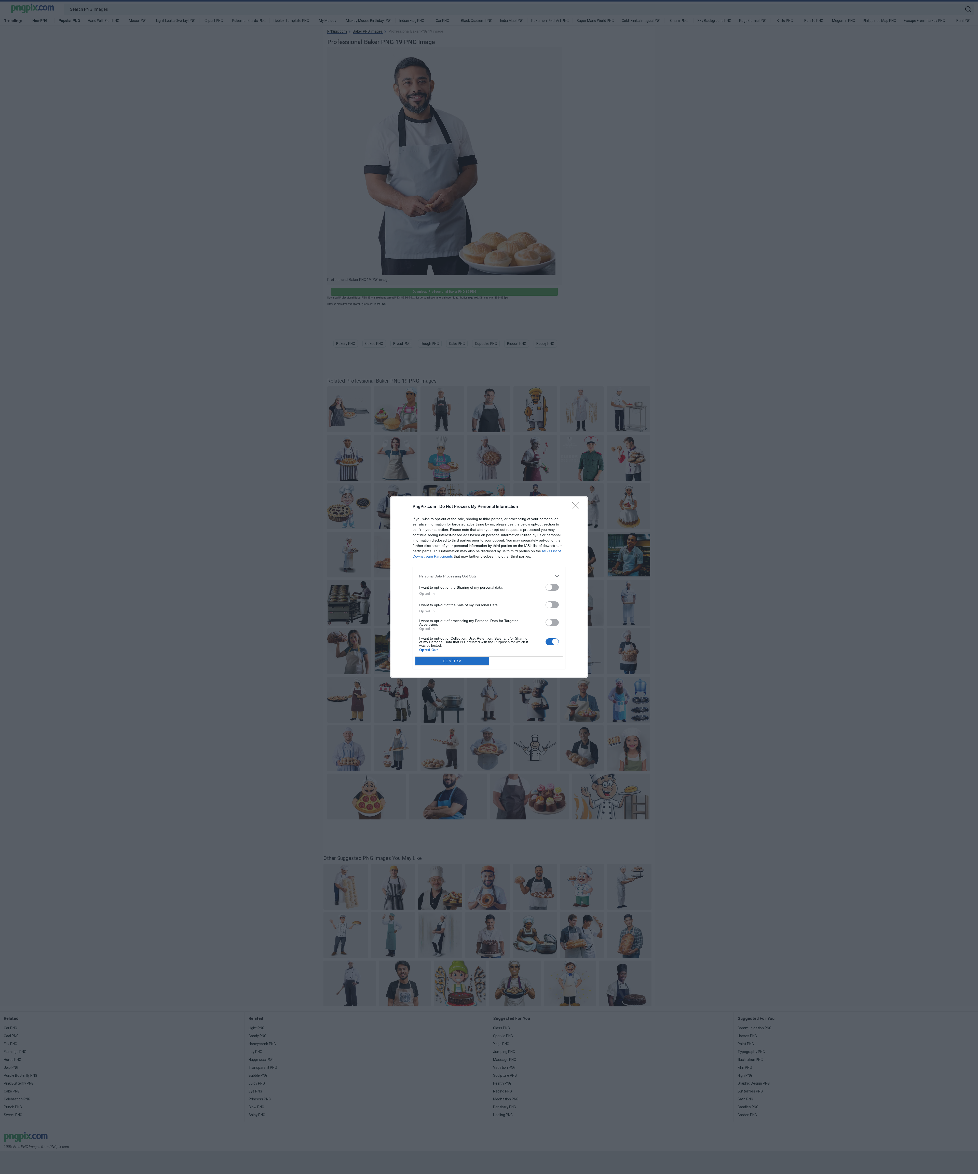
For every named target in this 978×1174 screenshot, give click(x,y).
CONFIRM (452, 661)
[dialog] (489, 587)
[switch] (552, 587)
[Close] (577, 507)
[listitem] (489, 576)
